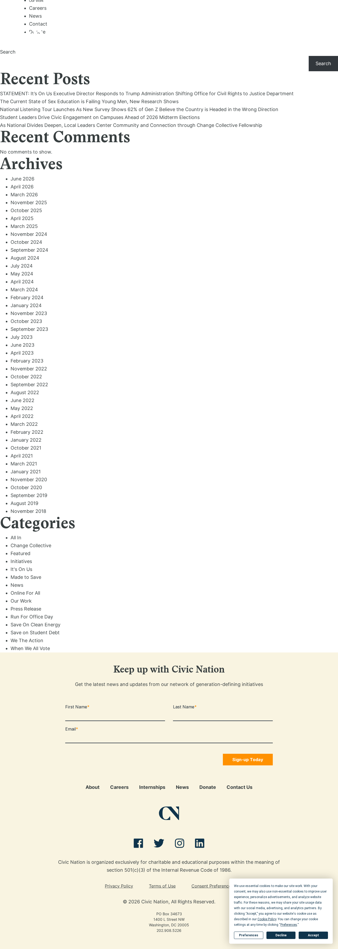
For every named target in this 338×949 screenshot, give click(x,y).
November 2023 (29, 313)
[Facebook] (138, 844)
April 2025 (22, 218)
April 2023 (22, 353)
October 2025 (26, 210)
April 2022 (22, 416)
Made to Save (26, 577)
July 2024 (22, 266)
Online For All (25, 593)
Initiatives (21, 561)
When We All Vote (30, 648)
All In (16, 537)
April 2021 (22, 456)
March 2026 (24, 194)
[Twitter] (159, 844)
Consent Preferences (212, 886)
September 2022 (29, 384)
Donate (207, 787)
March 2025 (24, 226)
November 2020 (29, 479)
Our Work (21, 601)
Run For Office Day (32, 616)
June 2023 (22, 345)
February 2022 (27, 432)
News (35, 16)
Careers (37, 8)
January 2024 (26, 305)
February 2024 (27, 297)
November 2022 (29, 368)
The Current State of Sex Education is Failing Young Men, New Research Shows (89, 101)
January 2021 (26, 471)
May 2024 (22, 273)
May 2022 (22, 408)
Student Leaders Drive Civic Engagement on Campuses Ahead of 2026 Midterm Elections (100, 117)
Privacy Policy (119, 886)
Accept (313, 935)
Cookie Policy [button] (266, 919)
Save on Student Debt (35, 632)
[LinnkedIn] (199, 844)
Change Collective (31, 545)
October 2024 (26, 242)
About (93, 787)
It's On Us (21, 569)
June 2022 (22, 400)
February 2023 (27, 361)
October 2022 (26, 376)
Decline (281, 935)
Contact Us (239, 787)
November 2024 (29, 234)
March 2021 (24, 463)
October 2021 (26, 448)
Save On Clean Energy (35, 624)
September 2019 (29, 495)
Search (8, 52)
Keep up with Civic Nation (169, 670)
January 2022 (26, 440)
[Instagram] (179, 844)
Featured (20, 553)
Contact (38, 24)
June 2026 (22, 179)
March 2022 (24, 424)
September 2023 (29, 329)
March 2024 (24, 289)
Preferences (248, 935)
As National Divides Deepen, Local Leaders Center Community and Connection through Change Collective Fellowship (131, 125)
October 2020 (26, 487)
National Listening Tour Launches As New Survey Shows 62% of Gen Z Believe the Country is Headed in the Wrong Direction (139, 109)
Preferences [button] (288, 925)
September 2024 (29, 250)
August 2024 (25, 258)
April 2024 (22, 281)
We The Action (27, 640)
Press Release (26, 609)
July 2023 (21, 337)
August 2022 (25, 392)
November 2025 (29, 202)
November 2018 (28, 511)
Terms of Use (162, 886)
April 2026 (22, 186)
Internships (152, 787)
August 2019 (24, 503)
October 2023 (26, 321)
